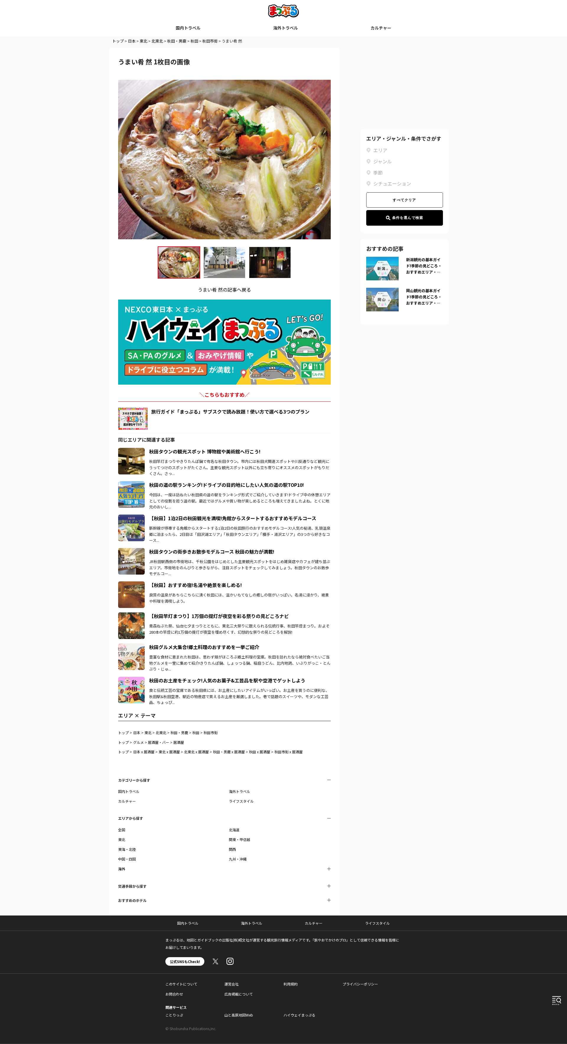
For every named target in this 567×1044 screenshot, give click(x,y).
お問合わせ (174, 993)
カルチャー (381, 28)
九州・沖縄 (238, 858)
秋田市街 (210, 41)
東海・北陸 (127, 849)
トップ (118, 41)
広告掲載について (238, 993)
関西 (232, 849)
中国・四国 (127, 858)
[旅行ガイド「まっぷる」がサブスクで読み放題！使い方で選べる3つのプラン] (133, 419)
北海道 (234, 829)
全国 (121, 829)
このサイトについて (181, 983)
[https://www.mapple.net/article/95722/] (131, 615)
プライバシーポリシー (360, 983)
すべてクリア (404, 200)
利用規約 (291, 983)
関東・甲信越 (239, 839)
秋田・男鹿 (176, 41)
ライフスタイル (241, 801)
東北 (143, 41)
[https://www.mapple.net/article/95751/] (131, 551)
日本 (132, 41)
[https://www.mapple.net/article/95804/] (131, 484)
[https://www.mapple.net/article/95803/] (131, 647)
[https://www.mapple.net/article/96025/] (131, 451)
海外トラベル (285, 28)
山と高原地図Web (238, 1014)
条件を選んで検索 (407, 218)
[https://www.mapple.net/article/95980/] (131, 680)
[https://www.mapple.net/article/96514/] (131, 584)
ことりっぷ (174, 1014)
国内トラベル (188, 28)
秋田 (194, 41)
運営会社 (231, 983)
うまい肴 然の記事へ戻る (224, 289)
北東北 (157, 41)
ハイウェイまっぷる (299, 1014)
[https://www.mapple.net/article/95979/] (131, 518)
